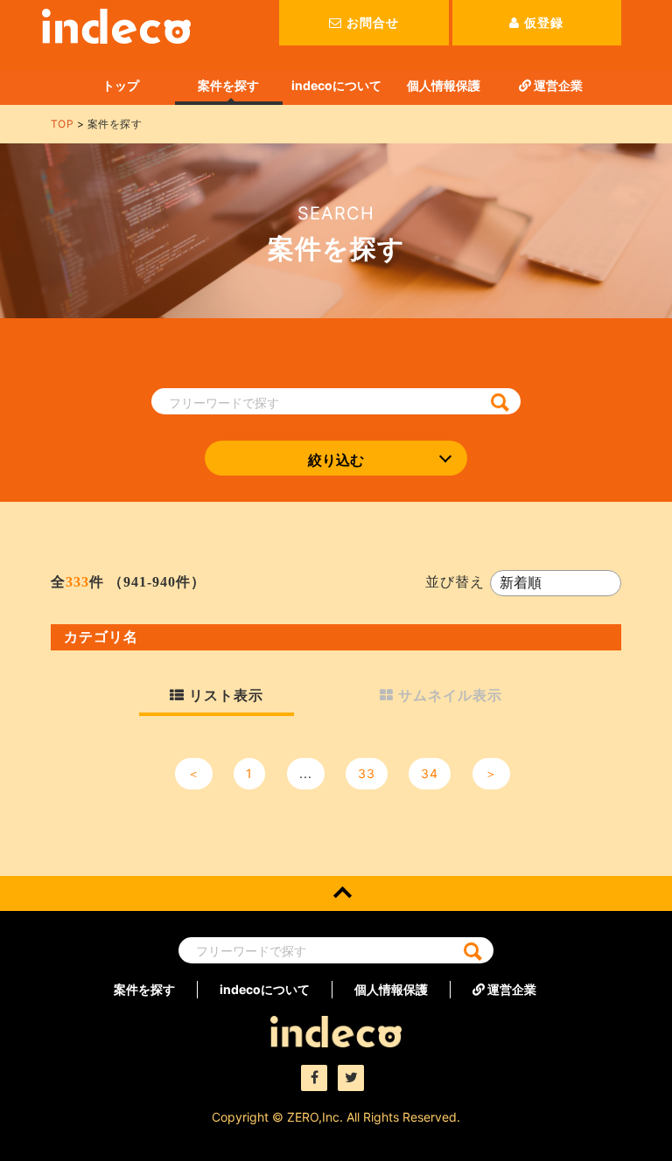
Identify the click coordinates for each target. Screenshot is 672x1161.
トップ (120, 85)
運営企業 (557, 85)
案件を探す (228, 85)
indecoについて (336, 85)
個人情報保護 (443, 85)
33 (366, 773)
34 (429, 773)
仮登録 (544, 22)
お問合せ (372, 22)
